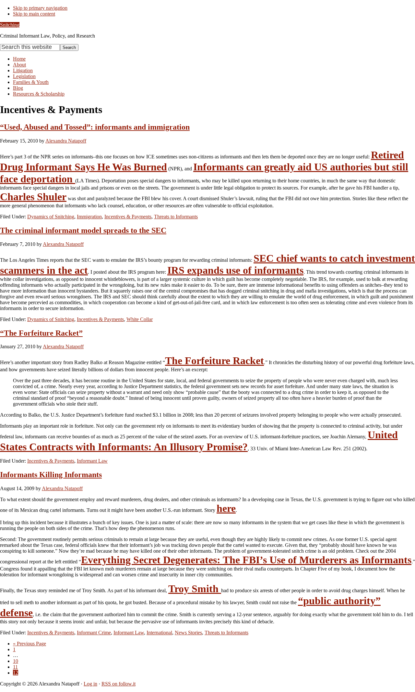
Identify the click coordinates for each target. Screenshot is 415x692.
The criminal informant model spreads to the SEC (83, 230)
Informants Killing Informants (51, 474)
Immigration (89, 216)
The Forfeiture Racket (214, 360)
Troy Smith (194, 588)
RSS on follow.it (118, 683)
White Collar (139, 319)
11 (15, 667)
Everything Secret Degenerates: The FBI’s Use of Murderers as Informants (246, 560)
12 (15, 672)
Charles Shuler (33, 196)
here (226, 508)
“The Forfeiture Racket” (41, 333)
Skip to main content (34, 14)
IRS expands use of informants (235, 270)
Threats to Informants (176, 216)
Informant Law (92, 461)
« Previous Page (29, 643)
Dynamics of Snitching (50, 216)
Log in (90, 683)
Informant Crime (94, 632)
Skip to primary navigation (40, 8)
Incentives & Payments (127, 216)
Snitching (9, 25)
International (159, 632)
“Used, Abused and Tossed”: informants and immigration (95, 127)
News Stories (188, 632)
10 (15, 661)
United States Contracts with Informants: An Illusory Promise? (199, 441)
